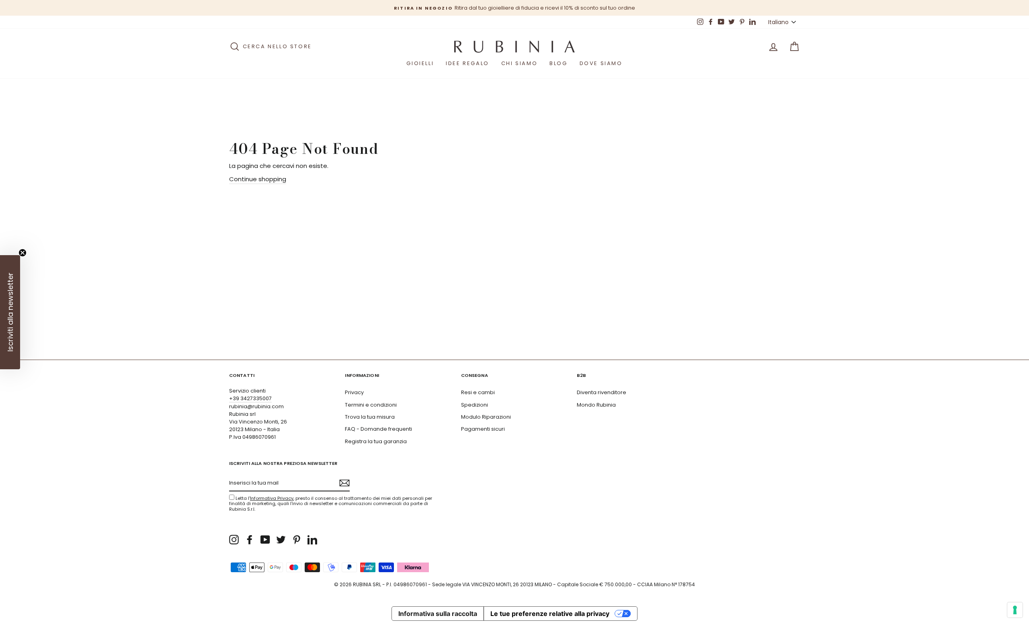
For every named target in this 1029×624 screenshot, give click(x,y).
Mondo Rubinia (596, 404)
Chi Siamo (519, 63)
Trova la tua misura (370, 416)
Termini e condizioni (371, 404)
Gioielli (420, 63)
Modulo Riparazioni (486, 416)
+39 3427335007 (250, 398)
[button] (10, 312)
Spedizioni (474, 404)
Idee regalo (467, 63)
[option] (514, 8)
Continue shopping (257, 179)
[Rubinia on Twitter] (281, 539)
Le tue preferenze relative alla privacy (549, 614)
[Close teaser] (22, 253)
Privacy (354, 392)
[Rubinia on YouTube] (265, 539)
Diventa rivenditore (601, 392)
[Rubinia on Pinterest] (296, 539)
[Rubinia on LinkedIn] (312, 539)
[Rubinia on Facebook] (249, 539)
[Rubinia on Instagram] (234, 539)
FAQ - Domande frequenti (378, 429)
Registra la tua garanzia (376, 441)
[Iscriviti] (344, 483)
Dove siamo (601, 63)
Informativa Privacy (271, 498)
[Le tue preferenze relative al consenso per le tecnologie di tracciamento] (1015, 610)
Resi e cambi (478, 392)
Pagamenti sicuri (483, 429)
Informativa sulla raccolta (437, 614)
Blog (558, 63)
